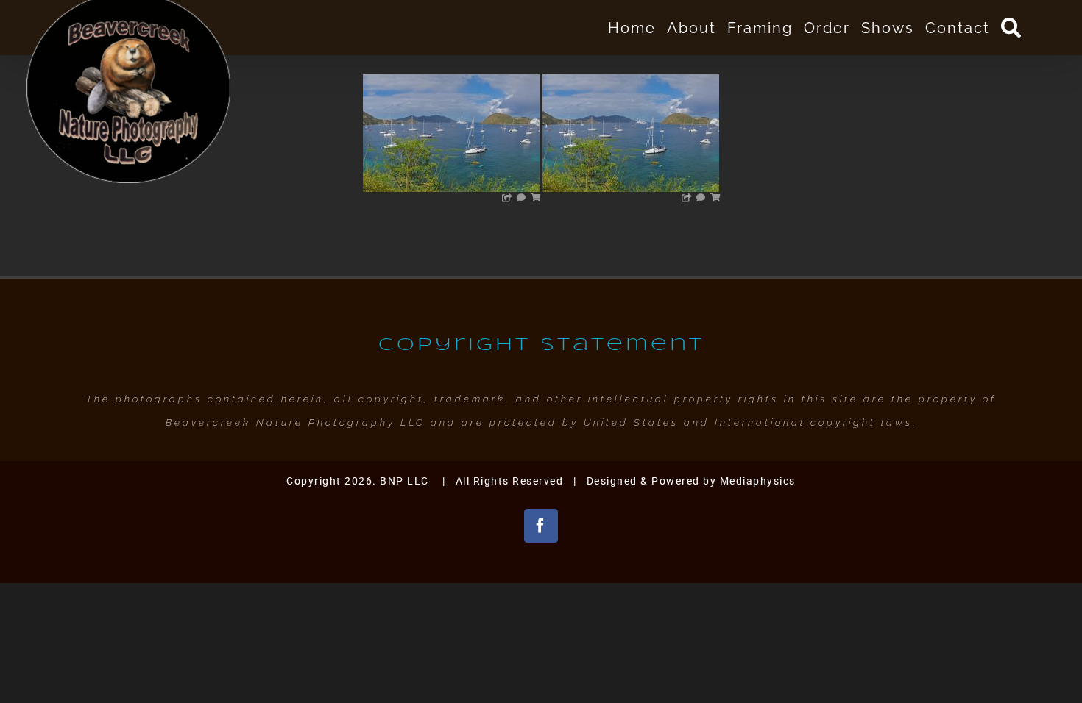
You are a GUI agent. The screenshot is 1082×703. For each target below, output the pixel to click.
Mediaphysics (758, 481)
